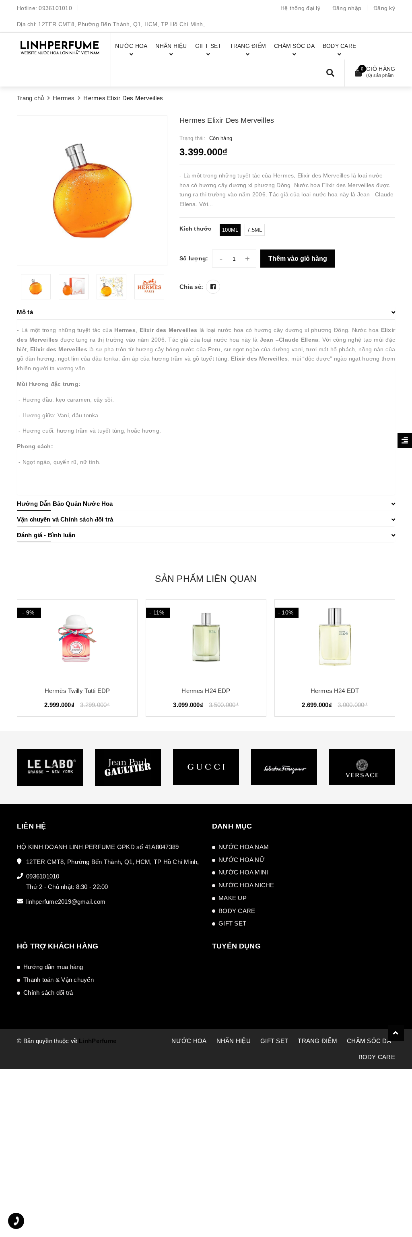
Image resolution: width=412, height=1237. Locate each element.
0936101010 (55, 8)
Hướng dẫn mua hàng (53, 966)
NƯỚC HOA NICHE (246, 885)
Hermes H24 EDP (205, 690)
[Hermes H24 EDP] (206, 640)
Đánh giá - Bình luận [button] (46, 535)
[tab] (206, 312)
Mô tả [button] (25, 312)
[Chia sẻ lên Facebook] (213, 287)
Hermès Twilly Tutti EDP (77, 690)
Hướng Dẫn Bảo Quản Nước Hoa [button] (65, 503)
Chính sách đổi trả (48, 992)
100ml (230, 230)
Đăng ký (384, 8)
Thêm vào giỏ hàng (297, 258)
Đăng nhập (346, 8)
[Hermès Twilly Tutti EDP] (77, 640)
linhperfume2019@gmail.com (65, 901)
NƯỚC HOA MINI (243, 872)
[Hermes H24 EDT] (335, 640)
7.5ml (254, 230)
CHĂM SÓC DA (369, 1040)
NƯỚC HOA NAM (243, 846)
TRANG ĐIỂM (317, 1040)
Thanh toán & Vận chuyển (58, 979)
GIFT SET (232, 923)
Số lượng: (193, 258)
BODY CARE (236, 910)
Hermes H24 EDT (335, 690)
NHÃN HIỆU (233, 1040)
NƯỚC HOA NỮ (241, 859)
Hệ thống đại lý (300, 8)
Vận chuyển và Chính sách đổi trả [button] (65, 519)
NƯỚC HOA (188, 1040)
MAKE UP (232, 898)
